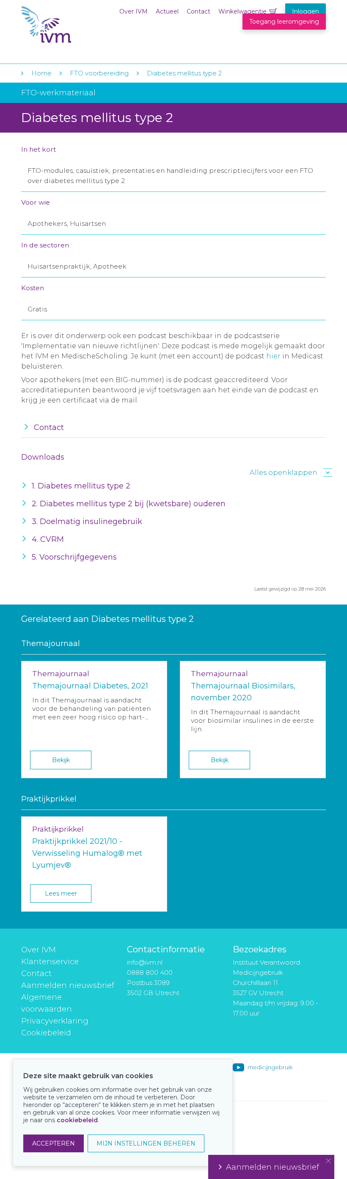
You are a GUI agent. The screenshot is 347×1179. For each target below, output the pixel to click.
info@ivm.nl (144, 962)
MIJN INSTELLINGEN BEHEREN (146, 1143)
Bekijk (61, 760)
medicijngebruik (270, 1067)
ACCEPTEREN (53, 1143)
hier (273, 356)
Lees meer (61, 893)
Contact (198, 11)
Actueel (167, 11)
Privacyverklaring (54, 1021)
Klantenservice (50, 961)
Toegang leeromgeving (284, 21)
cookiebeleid (77, 1120)
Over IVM (133, 11)
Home (41, 73)
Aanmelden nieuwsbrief (67, 985)
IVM (72, 24)
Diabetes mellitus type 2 (184, 73)
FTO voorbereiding (100, 73)
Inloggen (305, 11)
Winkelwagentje (242, 11)
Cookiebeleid (46, 1033)
